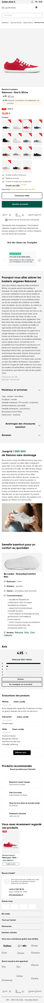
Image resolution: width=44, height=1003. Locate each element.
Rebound (19, 632)
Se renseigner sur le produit (20, 684)
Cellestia (8, 635)
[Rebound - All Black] (37, 153)
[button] (22, 390)
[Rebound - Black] (16, 166)
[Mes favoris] (24, 7)
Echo (26, 632)
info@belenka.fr (16, 895)
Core (32, 632)
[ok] (39, 15)
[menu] (40, 8)
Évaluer (21, 679)
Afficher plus (20, 753)
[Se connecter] (30, 7)
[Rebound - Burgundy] (27, 166)
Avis (4, 646)
